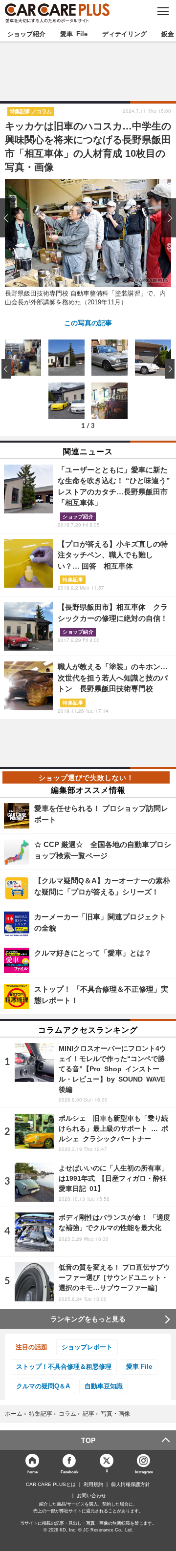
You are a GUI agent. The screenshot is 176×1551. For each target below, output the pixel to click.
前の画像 (10, 217)
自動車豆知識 (104, 1386)
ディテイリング (124, 33)
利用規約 (93, 1484)
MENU (162, 11)
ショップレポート (87, 1347)
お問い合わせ (91, 1495)
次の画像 (166, 217)
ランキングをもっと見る (88, 1319)
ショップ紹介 (26, 33)
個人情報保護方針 (130, 1484)
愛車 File (74, 33)
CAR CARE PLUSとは (51, 1484)
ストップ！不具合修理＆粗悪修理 (63, 1366)
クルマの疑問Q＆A (43, 1386)
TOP (88, 1440)
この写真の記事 (88, 322)
